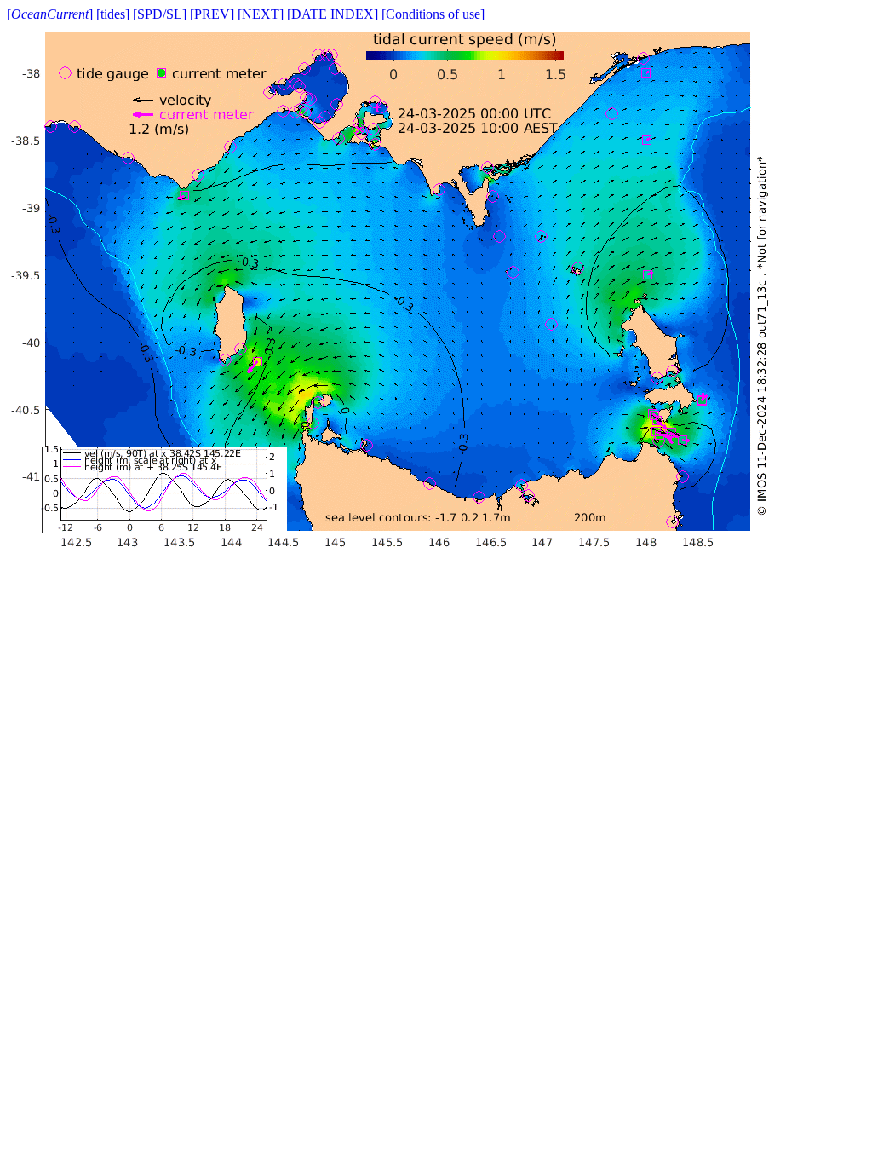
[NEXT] (261, 14)
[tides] (112, 14)
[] (50, 14)
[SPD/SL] (159, 14)
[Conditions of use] (433, 14)
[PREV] (212, 14)
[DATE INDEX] (332, 14)
